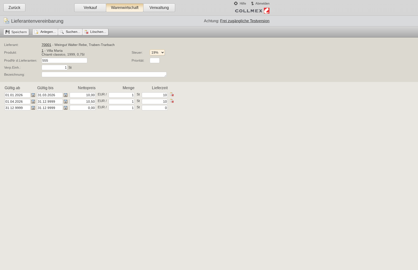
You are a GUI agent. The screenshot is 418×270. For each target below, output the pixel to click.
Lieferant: (11, 45)
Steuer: (137, 52)
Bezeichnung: (14, 74)
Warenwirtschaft (124, 8)
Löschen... (98, 32)
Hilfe (243, 3)
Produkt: (10, 52)
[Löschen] (172, 95)
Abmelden (262, 3)
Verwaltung (159, 8)
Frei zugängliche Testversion (244, 21)
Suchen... (73, 32)
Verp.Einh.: (12, 67)
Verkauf (90, 8)
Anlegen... (48, 32)
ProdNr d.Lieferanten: (20, 60)
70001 (46, 45)
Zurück (14, 8)
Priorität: (138, 60)
